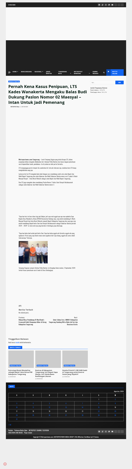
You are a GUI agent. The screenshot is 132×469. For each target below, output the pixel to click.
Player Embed (28, 433)
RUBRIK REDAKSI (95, 72)
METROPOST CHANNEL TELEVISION (39, 430)
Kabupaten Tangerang (14, 81)
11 (33, 407)
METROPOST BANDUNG (78, 72)
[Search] (104, 72)
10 (16, 407)
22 (99, 411)
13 (66, 407)
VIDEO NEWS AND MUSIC (15, 433)
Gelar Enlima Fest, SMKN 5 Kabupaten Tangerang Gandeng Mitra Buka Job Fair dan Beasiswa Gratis (63, 321)
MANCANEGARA (26, 72)
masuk (17, 342)
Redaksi (10, 430)
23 (115, 411)
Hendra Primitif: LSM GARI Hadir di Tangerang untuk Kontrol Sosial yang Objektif (74, 372)
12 (49, 407)
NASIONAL (38, 72)
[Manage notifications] (5, 464)
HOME (15, 72)
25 (33, 415)
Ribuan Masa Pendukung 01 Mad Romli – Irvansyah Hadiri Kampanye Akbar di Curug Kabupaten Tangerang (32, 321)
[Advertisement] (66, 54)
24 (17, 415)
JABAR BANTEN (49, 72)
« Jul (9, 425)
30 (115, 415)
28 (82, 415)
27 (66, 415)
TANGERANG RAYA (62, 72)
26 (49, 415)
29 (99, 415)
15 (98, 407)
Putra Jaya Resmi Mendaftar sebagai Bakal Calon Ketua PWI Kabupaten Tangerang (20, 372)
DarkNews (87, 437)
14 (82, 407)
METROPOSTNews (15, 106)
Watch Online (114, 72)
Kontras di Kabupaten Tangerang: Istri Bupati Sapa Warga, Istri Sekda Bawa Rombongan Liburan (46, 373)
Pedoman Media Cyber (20, 430)
